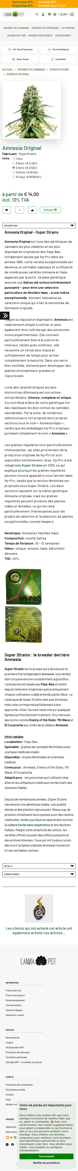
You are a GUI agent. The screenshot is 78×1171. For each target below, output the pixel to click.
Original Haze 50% (22, 5)
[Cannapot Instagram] (7, 1144)
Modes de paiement (15, 1000)
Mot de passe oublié (15, 1089)
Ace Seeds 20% (47, 2)
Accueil (7, 69)
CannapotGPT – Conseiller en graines (24, 1062)
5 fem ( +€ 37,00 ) (26, 167)
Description (11, 225)
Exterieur (68, 27)
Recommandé (12, 1037)
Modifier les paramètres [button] (46, 1162)
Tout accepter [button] (46, 1156)
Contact (9, 1094)
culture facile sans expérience (29, 825)
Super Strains (59, 69)
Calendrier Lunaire (15, 1015)
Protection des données (17, 1052)
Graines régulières (40, 35)
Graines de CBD (16, 35)
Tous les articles (13, 1005)
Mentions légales (14, 1010)
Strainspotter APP (15, 1047)
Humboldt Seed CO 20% (52, 5)
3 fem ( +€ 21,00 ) (26, 163)
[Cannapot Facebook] (12, 1144)
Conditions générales (16, 1057)
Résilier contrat (13, 1104)
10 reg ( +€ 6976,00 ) (28, 177)
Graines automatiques (45, 27)
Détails (8, 866)
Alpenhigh (11, 1127)
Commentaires (12, 874)
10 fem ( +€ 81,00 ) (27, 172)
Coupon (9, 1042)
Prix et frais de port (15, 995)
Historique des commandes (19, 1085)
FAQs (8, 1099)
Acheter (49, 209)
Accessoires (63, 35)
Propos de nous (13, 990)
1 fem (19, 158)
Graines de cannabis (16, 27)
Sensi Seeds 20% (22, 2)
